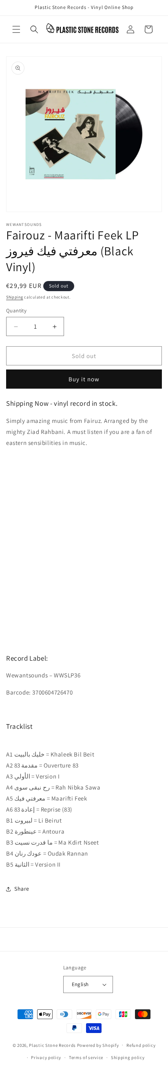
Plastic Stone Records (52, 1045)
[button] (16, 29)
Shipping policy (128, 1057)
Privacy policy (46, 1057)
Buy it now (84, 379)
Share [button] (21, 888)
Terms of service (86, 1057)
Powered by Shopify (98, 1045)
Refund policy (140, 1045)
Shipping (14, 297)
